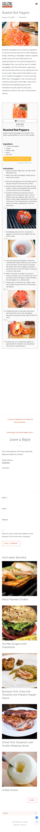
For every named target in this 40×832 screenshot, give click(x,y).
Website (5, 520)
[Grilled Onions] (20, 770)
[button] (17, 124)
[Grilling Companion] (7, 7)
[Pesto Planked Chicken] (20, 579)
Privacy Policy (20, 825)
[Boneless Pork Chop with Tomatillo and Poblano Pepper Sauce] (20, 671)
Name (4, 498)
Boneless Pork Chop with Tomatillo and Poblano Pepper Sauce (19, 695)
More (32, 800)
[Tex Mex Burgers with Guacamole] (20, 623)
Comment (5, 468)
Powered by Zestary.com (24, 163)
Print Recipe (21, 121)
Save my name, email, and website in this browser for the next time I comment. (17, 535)
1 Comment (22, 17)
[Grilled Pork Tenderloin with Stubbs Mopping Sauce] (20, 722)
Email (4, 509)
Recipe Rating (7, 460)
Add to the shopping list (17, 159)
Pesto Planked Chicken (15, 599)
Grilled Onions (10, 790)
